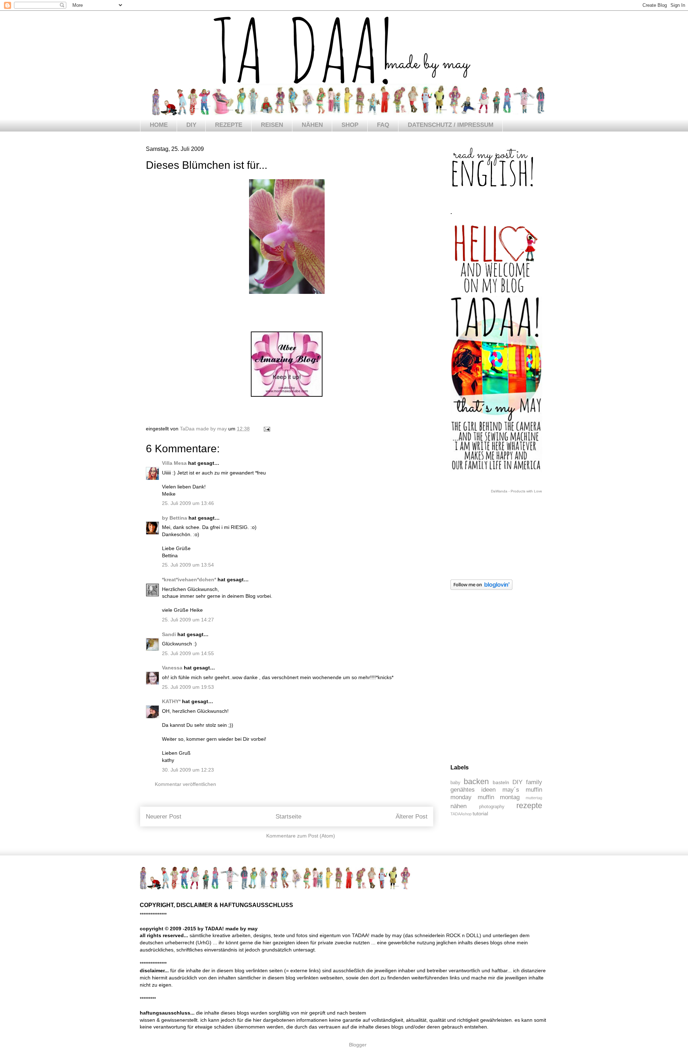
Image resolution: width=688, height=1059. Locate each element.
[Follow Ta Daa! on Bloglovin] (481, 588)
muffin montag (499, 797)
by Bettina (174, 518)
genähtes (462, 789)
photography (492, 806)
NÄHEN (312, 124)
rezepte (529, 805)
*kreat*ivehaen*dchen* (189, 579)
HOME (159, 124)
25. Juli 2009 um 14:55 (188, 653)
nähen (458, 806)
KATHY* (171, 701)
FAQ (383, 124)
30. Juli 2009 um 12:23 (188, 770)
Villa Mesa (174, 463)
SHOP (349, 124)
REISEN (272, 124)
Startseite (288, 816)
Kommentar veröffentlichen (185, 784)
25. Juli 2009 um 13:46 (188, 503)
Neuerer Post (163, 816)
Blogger (357, 1045)
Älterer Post (411, 816)
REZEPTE (228, 124)
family (534, 782)
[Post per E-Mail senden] (266, 428)
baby (455, 782)
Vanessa (172, 668)
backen (476, 781)
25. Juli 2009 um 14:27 (188, 619)
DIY (191, 124)
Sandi (169, 634)
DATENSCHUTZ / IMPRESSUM (450, 124)
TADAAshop (461, 814)
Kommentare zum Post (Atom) (300, 836)
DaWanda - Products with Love (516, 491)
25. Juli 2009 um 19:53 (188, 687)
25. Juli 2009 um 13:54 (188, 565)
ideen (488, 789)
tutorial (480, 813)
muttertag (534, 798)
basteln (501, 782)
